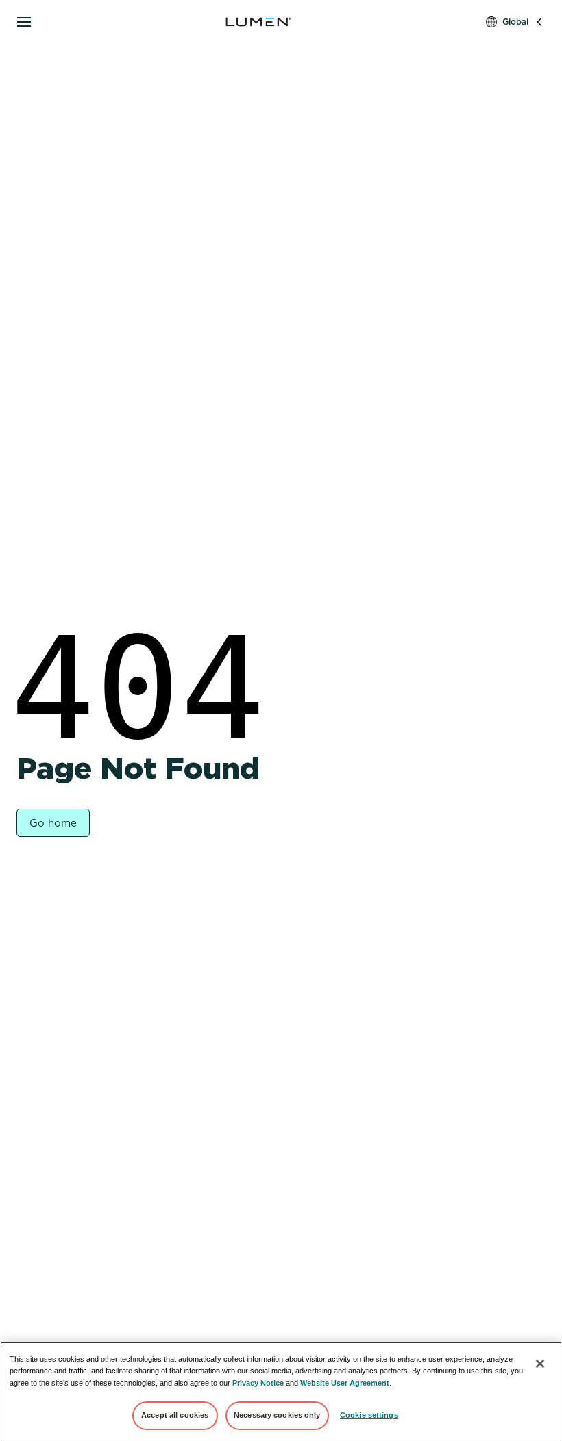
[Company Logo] (258, 22)
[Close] (540, 1364)
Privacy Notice (258, 1383)
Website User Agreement (344, 1383)
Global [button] (515, 21)
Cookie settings (369, 1415)
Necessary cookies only (277, 1415)
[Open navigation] (24, 22)
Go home (53, 823)
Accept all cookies (174, 1415)
